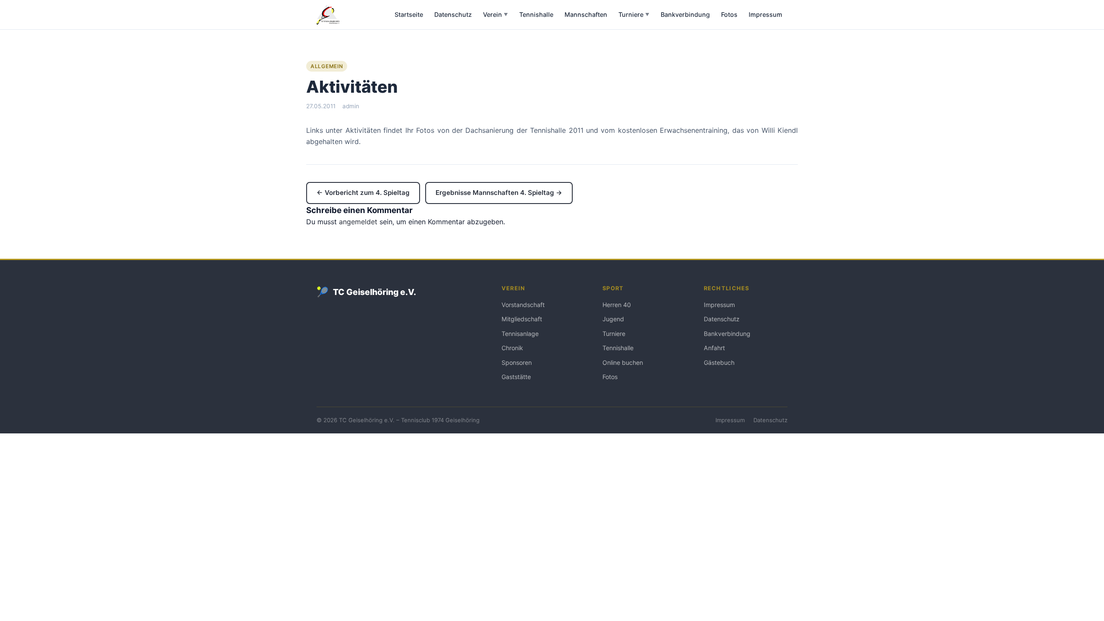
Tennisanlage (520, 333)
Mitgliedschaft (522, 319)
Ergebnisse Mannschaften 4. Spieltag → (499, 192)
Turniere (633, 14)
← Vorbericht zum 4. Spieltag (363, 192)
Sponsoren (517, 362)
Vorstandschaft (523, 304)
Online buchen (622, 362)
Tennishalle (536, 14)
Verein (495, 14)
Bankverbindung (685, 14)
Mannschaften (586, 14)
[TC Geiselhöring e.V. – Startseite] (328, 15)
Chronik (512, 347)
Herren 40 (616, 304)
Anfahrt (714, 347)
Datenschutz (453, 14)
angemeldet (358, 221)
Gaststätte (516, 376)
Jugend (613, 319)
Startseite (409, 14)
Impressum (765, 14)
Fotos (729, 14)
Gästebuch (719, 362)
